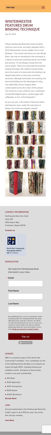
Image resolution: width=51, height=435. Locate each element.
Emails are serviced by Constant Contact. (25, 329)
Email (11, 278)
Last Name (13, 304)
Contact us (10, 230)
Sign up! (25, 336)
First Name (13, 291)
